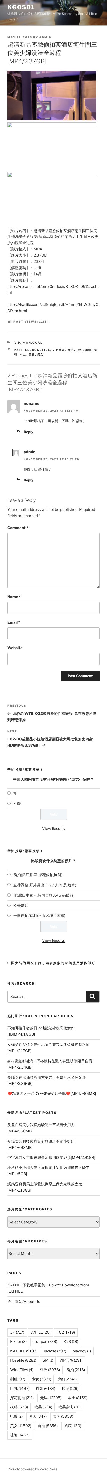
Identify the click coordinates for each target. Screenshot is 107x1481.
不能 (17, 803)
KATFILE (22, 350)
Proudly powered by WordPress (32, 1469)
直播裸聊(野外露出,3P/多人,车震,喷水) (44, 885)
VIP (17, 342)
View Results (53, 828)
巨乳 (19, 1388)
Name (14, 597)
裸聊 (19, 1435)
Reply (28, 432)
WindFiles (21, 1370)
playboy (82, 1351)
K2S (71, 1341)
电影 (16, 1416)
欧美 (43, 1407)
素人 (38, 1416)
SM (48, 1360)
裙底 (72, 1426)
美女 (40, 354)
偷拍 (71, 350)
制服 (17, 1379)
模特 (19, 1407)
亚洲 (50, 1370)
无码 (50, 1398)
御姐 (88, 350)
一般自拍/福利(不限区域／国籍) (39, 915)
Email (13, 622)
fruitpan (45, 1341)
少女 (41, 1379)
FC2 (66, 1332)
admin (45, 37)
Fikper (18, 1341)
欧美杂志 (69, 1407)
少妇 (79, 350)
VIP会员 (59, 350)
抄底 (70, 1388)
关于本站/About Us (23, 1301)
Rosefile (41, 350)
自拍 (48, 1426)
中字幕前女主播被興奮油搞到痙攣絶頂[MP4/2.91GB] (51, 1157)
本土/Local (33, 342)
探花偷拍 (22, 1398)
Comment (17, 528)
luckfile (55, 1351)
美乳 (32, 354)
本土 (23, 354)
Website (15, 648)
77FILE (40, 1332)
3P (17, 1332)
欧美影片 (20, 905)
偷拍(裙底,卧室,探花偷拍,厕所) (37, 875)
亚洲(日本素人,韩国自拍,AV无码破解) (43, 895)
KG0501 (21, 7)
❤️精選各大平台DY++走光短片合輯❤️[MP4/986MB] (51, 1093)
